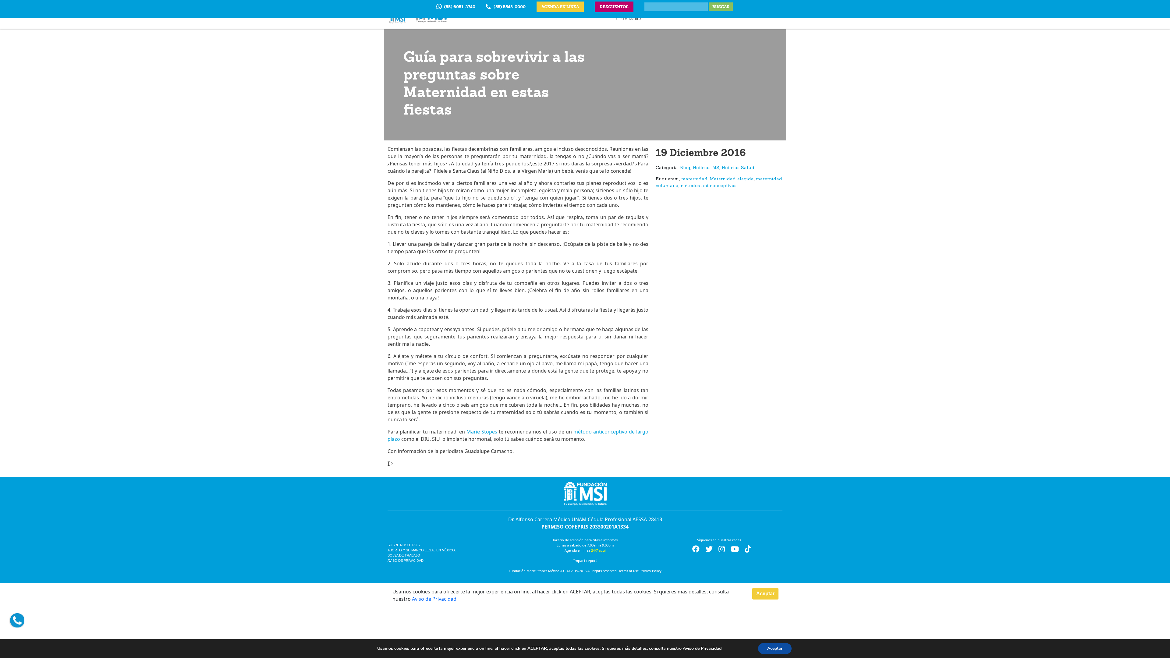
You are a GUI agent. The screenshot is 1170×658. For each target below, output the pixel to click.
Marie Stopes (481, 431)
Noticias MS (706, 168)
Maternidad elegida (732, 179)
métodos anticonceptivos (708, 186)
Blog (685, 168)
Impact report (585, 560)
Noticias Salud (738, 168)
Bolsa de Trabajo (404, 555)
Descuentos (614, 6)
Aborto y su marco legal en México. (422, 550)
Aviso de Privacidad (406, 560)
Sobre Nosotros (404, 545)
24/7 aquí (598, 550)
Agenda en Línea (560, 6)
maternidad (694, 179)
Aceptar (765, 593)
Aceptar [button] (774, 648)
